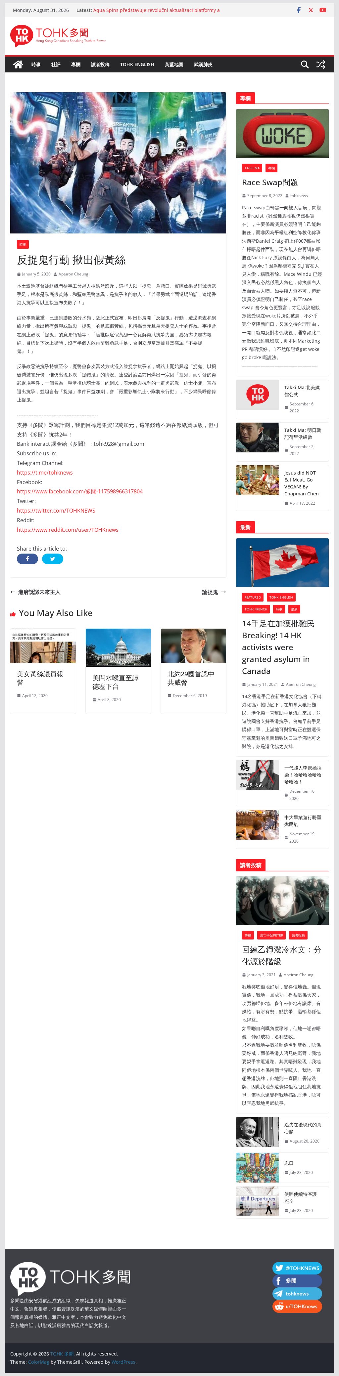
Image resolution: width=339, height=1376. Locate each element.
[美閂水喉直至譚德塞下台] (118, 633)
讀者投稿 (100, 64)
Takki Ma (252, 168)
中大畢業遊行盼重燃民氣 (302, 820)
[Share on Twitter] (52, 559)
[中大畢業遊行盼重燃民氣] (257, 829)
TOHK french (256, 609)
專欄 (75, 64)
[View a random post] (321, 64)
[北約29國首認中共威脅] (193, 633)
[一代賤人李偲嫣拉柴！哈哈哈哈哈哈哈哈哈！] (257, 783)
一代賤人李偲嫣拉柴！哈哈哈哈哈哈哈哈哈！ (302, 775)
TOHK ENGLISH (137, 64)
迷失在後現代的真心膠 (302, 1128)
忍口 (289, 1163)
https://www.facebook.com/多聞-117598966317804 (80, 491)
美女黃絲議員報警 (40, 678)
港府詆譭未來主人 (39, 592)
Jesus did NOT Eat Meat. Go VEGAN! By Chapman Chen (301, 483)
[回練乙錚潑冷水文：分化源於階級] (282, 900)
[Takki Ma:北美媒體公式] (257, 399)
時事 (36, 64)
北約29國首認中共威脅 (191, 678)
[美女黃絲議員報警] (42, 633)
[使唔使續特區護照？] (257, 1202)
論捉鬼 (210, 592)
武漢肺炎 (203, 64)
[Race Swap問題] (282, 133)
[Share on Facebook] (27, 559)
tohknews (299, 195)
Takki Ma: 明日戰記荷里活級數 (302, 433)
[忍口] (257, 1168)
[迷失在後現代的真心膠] (257, 1133)
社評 (56, 64)
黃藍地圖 (174, 64)
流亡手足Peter (271, 935)
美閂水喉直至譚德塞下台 (115, 682)
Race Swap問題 (270, 182)
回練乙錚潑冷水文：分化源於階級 (281, 955)
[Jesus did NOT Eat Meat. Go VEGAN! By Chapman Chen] (257, 488)
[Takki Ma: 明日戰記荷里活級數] (257, 442)
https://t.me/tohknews (45, 472)
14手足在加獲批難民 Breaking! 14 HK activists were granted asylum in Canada (278, 647)
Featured (253, 597)
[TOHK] (70, 1266)
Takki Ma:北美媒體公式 (302, 390)
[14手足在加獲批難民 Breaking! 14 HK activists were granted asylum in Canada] (282, 562)
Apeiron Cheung (73, 274)
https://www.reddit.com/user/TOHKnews (68, 529)
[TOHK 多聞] (18, 64)
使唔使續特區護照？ (300, 1197)
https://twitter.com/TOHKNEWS (56, 510)
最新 (294, 609)
